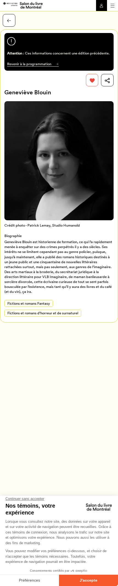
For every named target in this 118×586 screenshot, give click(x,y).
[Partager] (107, 80)
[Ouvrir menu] (112, 5)
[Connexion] (101, 5)
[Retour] (9, 20)
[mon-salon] (23, 5)
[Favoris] (92, 80)
